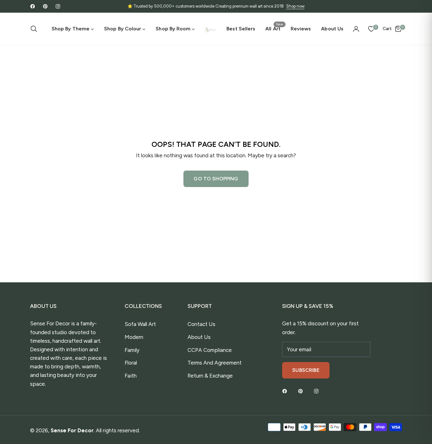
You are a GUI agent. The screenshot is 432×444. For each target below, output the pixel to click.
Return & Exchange (210, 375)
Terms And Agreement (215, 363)
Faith (131, 375)
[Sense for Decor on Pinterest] (302, 391)
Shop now (295, 6)
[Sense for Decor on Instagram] (318, 391)
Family (132, 350)
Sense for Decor (72, 430)
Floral (131, 363)
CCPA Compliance (210, 350)
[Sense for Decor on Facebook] (286, 391)
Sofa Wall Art (140, 324)
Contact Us (201, 324)
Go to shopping (216, 179)
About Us (199, 337)
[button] (35, 28)
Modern (134, 337)
